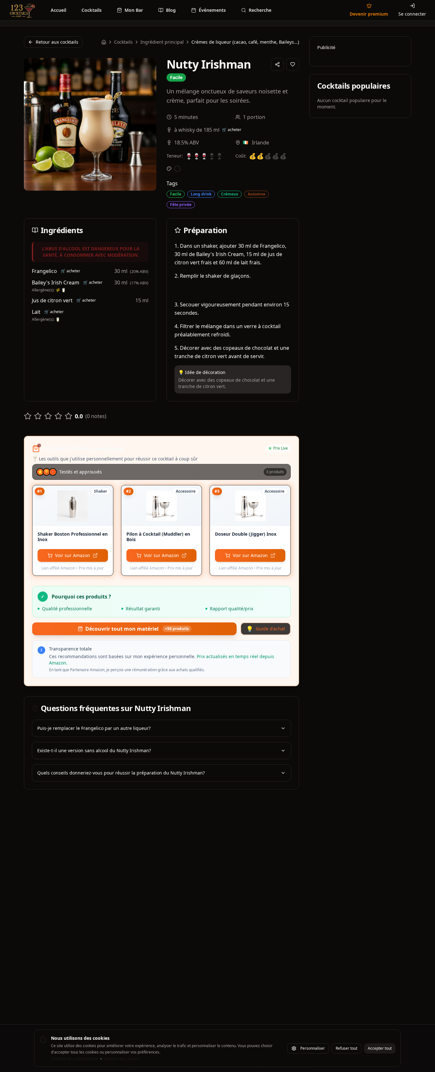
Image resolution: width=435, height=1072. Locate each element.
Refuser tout (346, 1048)
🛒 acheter (231, 129)
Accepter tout (380, 1048)
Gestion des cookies (122, 1058)
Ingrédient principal (162, 42)
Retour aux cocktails (57, 42)
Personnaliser (312, 1048)
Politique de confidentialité (74, 1058)
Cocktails (123, 42)
